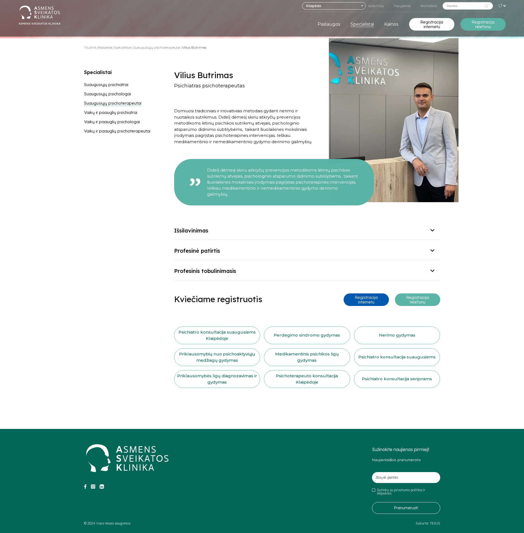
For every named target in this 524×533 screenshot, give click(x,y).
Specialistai (122, 47)
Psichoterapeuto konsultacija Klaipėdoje (307, 379)
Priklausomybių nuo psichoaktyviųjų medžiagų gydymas (217, 357)
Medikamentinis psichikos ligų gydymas (307, 357)
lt (500, 5)
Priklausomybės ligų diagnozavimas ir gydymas (217, 379)
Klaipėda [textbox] (313, 6)
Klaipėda (105, 47)
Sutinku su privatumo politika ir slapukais (401, 491)
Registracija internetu (431, 24)
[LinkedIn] (101, 487)
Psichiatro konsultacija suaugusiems (397, 357)
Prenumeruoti (406, 507)
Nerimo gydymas (397, 335)
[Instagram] (93, 487)
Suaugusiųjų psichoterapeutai (156, 47)
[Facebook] (85, 487)
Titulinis (90, 47)
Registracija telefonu (483, 24)
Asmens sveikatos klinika (40, 23)
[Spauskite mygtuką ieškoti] (486, 6)
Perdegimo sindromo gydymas (307, 335)
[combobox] (333, 5)
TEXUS (435, 523)
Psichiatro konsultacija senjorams (397, 378)
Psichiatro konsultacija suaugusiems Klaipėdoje (217, 335)
